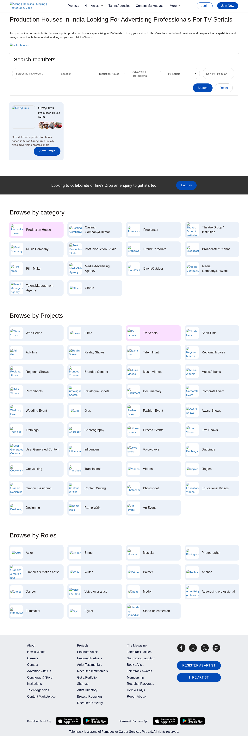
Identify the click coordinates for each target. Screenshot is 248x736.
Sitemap (83, 683)
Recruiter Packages (140, 683)
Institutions (34, 683)
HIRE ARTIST (199, 677)
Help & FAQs (136, 690)
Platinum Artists (87, 652)
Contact (32, 664)
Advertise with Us (39, 671)
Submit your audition (141, 658)
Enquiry (186, 185)
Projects (73, 5)
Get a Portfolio (87, 677)
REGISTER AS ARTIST (198, 665)
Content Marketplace (150, 5)
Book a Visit (135, 664)
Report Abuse (136, 696)
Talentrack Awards (139, 671)
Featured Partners (89, 658)
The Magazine (137, 645)
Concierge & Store (40, 677)
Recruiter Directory (90, 703)
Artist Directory (87, 690)
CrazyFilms (46, 108)
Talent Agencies (119, 5)
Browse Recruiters (89, 696)
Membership (135, 677)
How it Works (36, 652)
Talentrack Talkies (139, 652)
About (31, 645)
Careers (32, 658)
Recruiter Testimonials (92, 671)
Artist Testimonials (89, 664)
